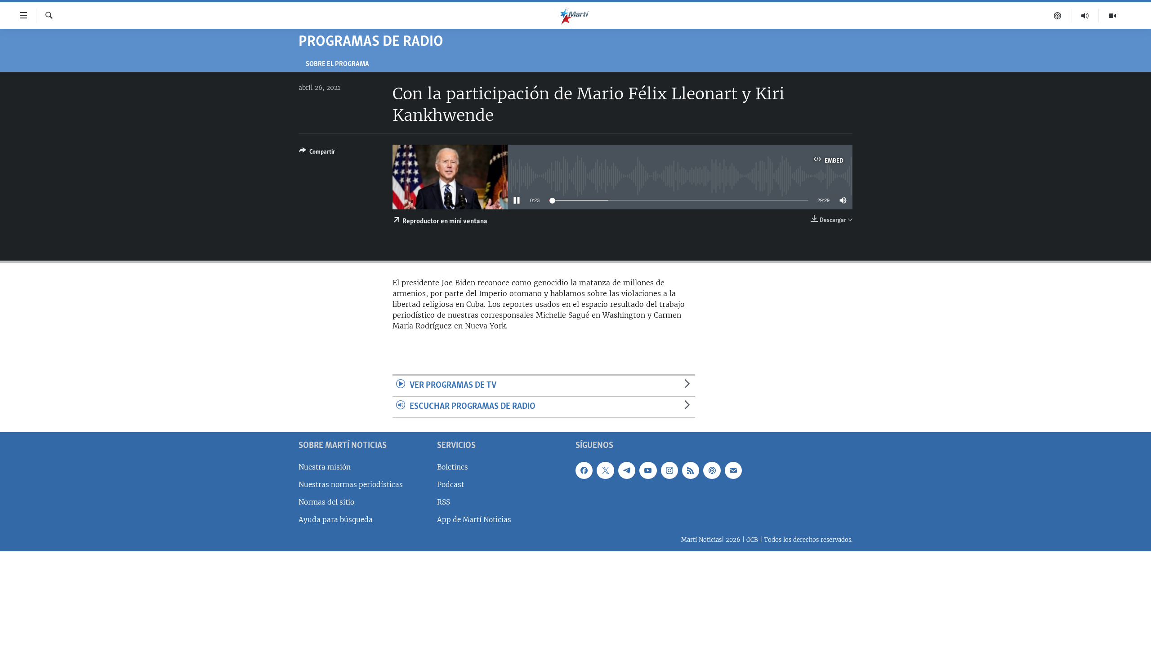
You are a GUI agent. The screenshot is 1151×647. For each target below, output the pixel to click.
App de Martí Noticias (474, 519)
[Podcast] (1057, 15)
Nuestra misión (325, 466)
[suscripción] (733, 470)
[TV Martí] (1112, 15)
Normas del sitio (326, 502)
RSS (443, 502)
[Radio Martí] (1085, 15)
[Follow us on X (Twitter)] (605, 470)
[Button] (317, 153)
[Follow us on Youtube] (647, 470)
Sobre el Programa (337, 64)
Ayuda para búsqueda (336, 519)
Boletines (452, 466)
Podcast (450, 484)
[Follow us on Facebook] (584, 470)
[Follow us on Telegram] (626, 470)
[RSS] (690, 470)
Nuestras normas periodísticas (351, 484)
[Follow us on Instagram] (669, 470)
